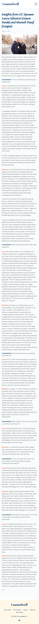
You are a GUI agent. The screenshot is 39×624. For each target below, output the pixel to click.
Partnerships (19, 612)
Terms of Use (7, 610)
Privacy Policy (17, 610)
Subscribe (32, 610)
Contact (25, 610)
